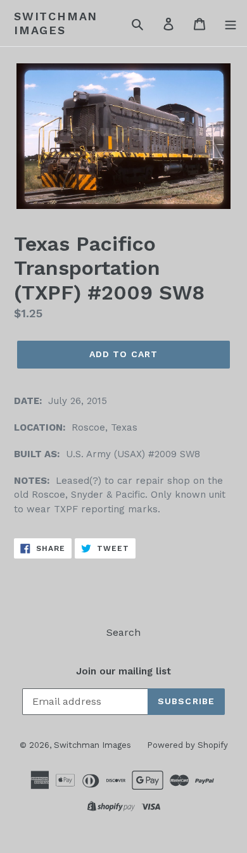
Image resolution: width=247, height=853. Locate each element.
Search (123, 632)
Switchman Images (56, 23)
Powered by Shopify (187, 745)
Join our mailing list (123, 671)
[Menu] (230, 23)
